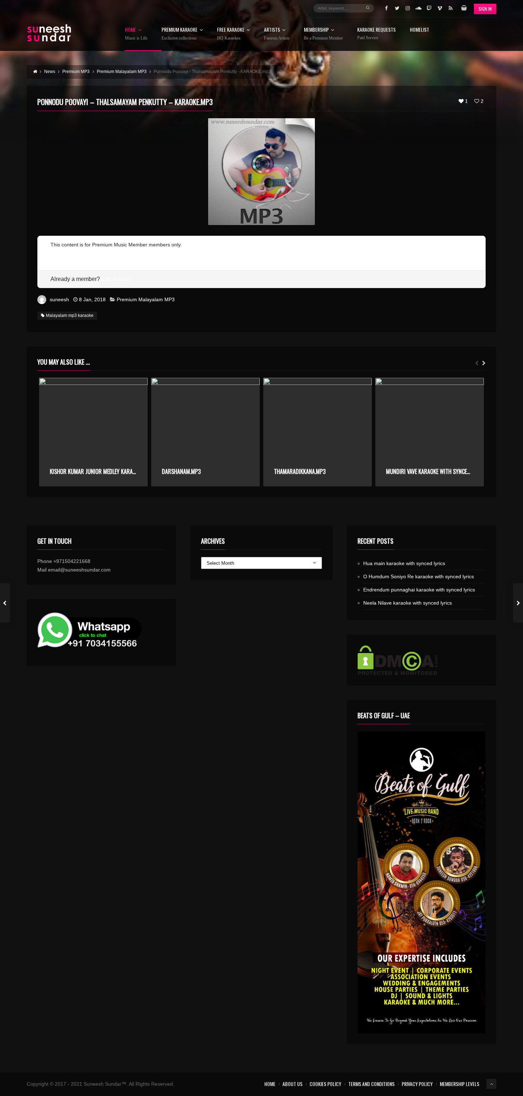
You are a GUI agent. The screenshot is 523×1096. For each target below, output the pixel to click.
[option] (93, 432)
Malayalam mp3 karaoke (70, 315)
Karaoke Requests (376, 33)
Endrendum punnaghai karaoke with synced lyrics (419, 590)
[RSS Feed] (450, 8)
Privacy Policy (417, 1083)
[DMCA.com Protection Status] (422, 660)
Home (136, 34)
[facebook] (386, 8)
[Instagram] (407, 8)
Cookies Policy (325, 1083)
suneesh (59, 299)
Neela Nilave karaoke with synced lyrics (407, 603)
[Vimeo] (439, 8)
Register (60, 253)
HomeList (419, 30)
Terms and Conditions (371, 1083)
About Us (292, 1083)
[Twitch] (429, 8)
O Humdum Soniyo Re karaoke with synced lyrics (418, 576)
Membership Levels (459, 1083)
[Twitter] (397, 8)
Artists (277, 34)
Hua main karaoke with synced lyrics (404, 563)
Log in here (115, 279)
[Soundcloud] (418, 8)
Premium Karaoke (179, 34)
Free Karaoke (230, 34)
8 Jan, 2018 (92, 299)
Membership (323, 34)
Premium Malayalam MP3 (146, 299)
